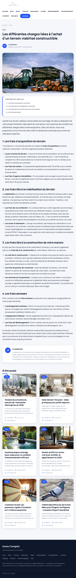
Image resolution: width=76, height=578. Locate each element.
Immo (18, 11)
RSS (32, 558)
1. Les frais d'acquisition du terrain (18, 103)
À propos (14, 16)
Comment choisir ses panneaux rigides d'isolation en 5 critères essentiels (18, 507)
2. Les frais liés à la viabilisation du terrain (21, 106)
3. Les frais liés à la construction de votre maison (23, 109)
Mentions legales (23, 558)
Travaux (25, 11)
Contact (25, 16)
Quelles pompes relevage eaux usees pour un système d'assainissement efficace (18, 455)
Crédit (43, 11)
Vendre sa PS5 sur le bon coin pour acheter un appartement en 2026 (53, 455)
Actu (12, 11)
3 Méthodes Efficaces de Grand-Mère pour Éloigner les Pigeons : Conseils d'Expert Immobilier (56, 507)
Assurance (34, 11)
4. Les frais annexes (14, 112)
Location (5, 16)
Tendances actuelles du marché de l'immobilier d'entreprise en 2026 (16, 402)
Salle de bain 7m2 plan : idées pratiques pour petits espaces (56, 401)
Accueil (5, 11)
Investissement (67, 11)
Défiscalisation (53, 11)
